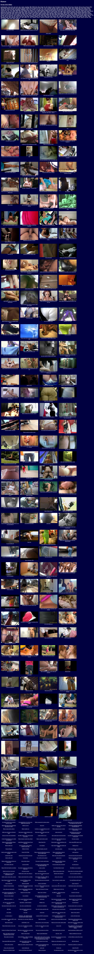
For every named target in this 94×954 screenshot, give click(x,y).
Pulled (36, 14)
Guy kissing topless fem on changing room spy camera (8, 823)
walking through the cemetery (29, 592)
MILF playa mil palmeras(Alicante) (58, 855)
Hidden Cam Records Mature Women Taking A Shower (9, 843)
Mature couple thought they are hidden (25, 876)
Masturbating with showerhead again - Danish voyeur (75, 920)
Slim (53, 15)
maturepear (48, 523)
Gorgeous (82, 10)
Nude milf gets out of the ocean (29, 351)
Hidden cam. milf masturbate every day (59, 941)
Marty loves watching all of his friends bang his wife (10, 771)
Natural (26, 13)
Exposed (31, 10)
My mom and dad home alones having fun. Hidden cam (67, 355)
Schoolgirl (76, 14)
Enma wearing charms (48, 637)
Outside (79, 13)
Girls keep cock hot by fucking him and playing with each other (29, 706)
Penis (7, 14)
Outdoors (75, 13)
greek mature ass (75, 852)
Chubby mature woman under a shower (9, 876)
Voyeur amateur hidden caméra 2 (48, 416)
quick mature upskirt (10, 30)
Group (89, 10)
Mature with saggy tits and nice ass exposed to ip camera (67, 239)
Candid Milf (29, 674)
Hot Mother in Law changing (75, 867)
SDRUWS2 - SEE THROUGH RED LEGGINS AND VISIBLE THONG (25, 916)
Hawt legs (29, 542)
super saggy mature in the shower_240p (67, 461)
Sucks (57, 16)
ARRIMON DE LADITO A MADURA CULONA (29, 226)
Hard (29, 11)
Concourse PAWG (25, 864)
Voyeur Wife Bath (48, 257)
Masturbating (78, 12)
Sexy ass (90, 14)
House (85, 11)
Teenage (80, 16)
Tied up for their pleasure (8, 895)
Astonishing (27, 6)
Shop (15, 15)
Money (13, 13)
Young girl (18, 18)
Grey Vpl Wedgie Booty (48, 321)
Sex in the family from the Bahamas (10, 507)
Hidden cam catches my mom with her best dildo (59, 826)
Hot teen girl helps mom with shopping (42, 880)
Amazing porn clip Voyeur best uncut (25, 855)
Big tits (87, 6)
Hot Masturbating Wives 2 (10, 270)
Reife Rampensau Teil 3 (42, 855)
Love (59, 12)
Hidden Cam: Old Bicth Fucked (9, 950)
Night (37, 13)
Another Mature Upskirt (29, 288)
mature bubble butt (8, 883)
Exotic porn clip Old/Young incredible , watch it (25, 926)
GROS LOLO (29, 385)
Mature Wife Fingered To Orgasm (42, 889)
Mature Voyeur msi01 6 (75, 912)
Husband (91, 11)
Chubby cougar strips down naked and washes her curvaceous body (67, 417)
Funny (74, 10)
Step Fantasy (27, 16)
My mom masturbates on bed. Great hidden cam (48, 159)
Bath (47, 6)
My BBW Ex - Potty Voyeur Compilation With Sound (29, 623)
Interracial (3, 12)
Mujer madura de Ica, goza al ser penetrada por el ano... (48, 239)
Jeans (20, 12)
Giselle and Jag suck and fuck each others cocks (48, 271)
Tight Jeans (13, 17)
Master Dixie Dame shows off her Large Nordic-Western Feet (10, 192)
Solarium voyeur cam (68, 321)
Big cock (84, 6)
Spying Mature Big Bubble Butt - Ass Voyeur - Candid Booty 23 (9, 893)
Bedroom (59, 6)
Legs (38, 12)
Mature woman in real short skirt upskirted (48, 803)
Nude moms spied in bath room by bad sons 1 (42, 833)
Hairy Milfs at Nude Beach (68, 111)
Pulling (39, 14)
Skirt (48, 15)
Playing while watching (9, 944)
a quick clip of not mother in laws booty (10, 723)
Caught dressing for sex (42, 835)
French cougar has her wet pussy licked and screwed (29, 656)
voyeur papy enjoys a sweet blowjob (58, 909)
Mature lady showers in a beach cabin (10, 354)
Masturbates (72, 12)
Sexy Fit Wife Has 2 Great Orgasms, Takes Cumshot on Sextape (67, 173)
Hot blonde (69, 11)
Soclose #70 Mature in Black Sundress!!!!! (25, 881)
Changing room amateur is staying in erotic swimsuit (68, 691)
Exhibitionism (18, 10)
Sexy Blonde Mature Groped (59, 867)
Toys (28, 17)
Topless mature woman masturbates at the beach (58, 843)
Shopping (18, 15)
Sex (88, 14)
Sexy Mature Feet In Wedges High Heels (29, 507)
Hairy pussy (21, 11)
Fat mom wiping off (10, 543)
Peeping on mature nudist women (29, 787)
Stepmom (32, 16)
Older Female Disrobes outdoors (48, 655)
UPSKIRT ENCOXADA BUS (10, 819)
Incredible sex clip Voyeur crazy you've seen (29, 95)
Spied (88, 15)
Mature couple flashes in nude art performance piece (59, 853)
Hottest (79, 11)
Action (9, 6)
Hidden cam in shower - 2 (67, 368)
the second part (10, 78)
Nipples (40, 13)
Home (59, 11)
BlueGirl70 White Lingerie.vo (10, 643)
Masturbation (84, 12)
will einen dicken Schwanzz (48, 208)
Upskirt (51, 17)
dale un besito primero (25, 861)
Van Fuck (75, 861)
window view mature (10, 62)
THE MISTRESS (67, 433)
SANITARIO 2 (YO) (25, 922)
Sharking (2, 15)
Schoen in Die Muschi (42, 883)
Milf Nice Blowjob (75, 941)
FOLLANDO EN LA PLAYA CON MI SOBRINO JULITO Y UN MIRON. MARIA (75, 926)
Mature (88, 12)
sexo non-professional (48, 479)
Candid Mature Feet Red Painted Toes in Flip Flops (25, 843)
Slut (55, 15)
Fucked (65, 10)
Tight (10, 17)
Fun (71, 10)
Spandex (85, 15)
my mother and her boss (10, 140)
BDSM (33, 6)
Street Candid (44, 16)
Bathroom (50, 6)
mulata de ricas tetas (29, 690)
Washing (71, 17)
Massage (68, 12)
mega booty (42, 825)
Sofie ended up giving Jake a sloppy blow (67, 30)
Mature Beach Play (42, 842)
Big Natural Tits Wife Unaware (67, 285)
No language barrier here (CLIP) (68, 737)
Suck (51, 16)
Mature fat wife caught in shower (10, 754)
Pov (31, 14)
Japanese (17, 12)
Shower (30, 15)
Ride (50, 14)
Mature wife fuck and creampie (67, 225)
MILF (61, 12)
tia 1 (67, 128)
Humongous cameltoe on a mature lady (75, 944)
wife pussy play (67, 449)
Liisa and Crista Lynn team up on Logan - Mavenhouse (58, 937)
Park (2, 14)
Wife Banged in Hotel (42, 871)
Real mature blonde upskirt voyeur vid (9, 905)
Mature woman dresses (25, 933)
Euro (14, 10)
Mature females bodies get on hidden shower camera (10, 322)
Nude (48, 13)
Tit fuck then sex (75, 902)
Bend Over (29, 723)
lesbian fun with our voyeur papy (9, 871)
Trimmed (34, 17)
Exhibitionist (23, 10)
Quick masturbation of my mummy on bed (75, 849)
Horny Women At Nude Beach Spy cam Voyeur (9, 881)
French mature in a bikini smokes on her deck (29, 62)
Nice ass (33, 13)
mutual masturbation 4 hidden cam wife (75, 930)
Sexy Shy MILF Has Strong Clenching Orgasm (48, 125)
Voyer (64, 17)
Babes (39, 6)
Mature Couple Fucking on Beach (10, 787)
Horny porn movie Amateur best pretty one (42, 874)
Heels (36, 11)
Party (4, 14)
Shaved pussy (10, 15)
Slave (50, 15)
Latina (31, 12)
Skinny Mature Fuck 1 (48, 511)
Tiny (20, 17)
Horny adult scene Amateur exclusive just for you (68, 592)
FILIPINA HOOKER (29, 767)
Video (61, 17)
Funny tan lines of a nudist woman (58, 880)
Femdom (39, 10)
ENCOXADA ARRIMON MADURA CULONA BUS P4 (75, 826)
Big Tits (69, 6)
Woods (8, 18)
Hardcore (32, 11)
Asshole (22, 6)
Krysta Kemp (25, 857)
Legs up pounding (10, 576)
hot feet (67, 799)
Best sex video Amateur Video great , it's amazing (29, 205)
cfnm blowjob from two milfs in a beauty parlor (75, 951)
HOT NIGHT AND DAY (8, 864)
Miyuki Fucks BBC (25, 883)
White (90, 17)
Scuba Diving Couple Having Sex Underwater (48, 491)
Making (64, 12)
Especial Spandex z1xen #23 (42, 848)
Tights (17, 17)
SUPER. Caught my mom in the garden (10, 707)
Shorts (24, 15)
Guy (6, 11)
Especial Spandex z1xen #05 (10, 430)
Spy (91, 15)
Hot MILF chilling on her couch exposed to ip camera (25, 836)
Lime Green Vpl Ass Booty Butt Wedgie (48, 544)
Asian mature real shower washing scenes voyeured (75, 923)
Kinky (23, 12)
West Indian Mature (10, 385)
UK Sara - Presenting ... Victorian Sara (29, 188)
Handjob (25, 11)
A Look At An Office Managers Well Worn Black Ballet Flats (42, 865)
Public (33, 14)
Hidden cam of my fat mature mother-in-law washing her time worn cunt (75, 823)
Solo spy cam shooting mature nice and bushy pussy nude (59, 903)
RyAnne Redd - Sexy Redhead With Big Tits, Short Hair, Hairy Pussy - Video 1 (48, 112)
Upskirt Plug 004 (75, 947)
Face (34, 10)
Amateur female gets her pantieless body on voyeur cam (48, 372)
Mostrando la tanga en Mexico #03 (10, 625)
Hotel (76, 11)
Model (8, 13)
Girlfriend (78, 10)
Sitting (42, 15)
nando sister (42, 947)
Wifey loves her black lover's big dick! (29, 175)
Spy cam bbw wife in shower (42, 857)
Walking (67, 17)
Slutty (57, 15)
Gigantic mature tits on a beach (42, 941)
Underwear (42, 17)
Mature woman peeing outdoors (9, 828)
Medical (2, 13)
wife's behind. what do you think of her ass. (48, 288)
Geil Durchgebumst (10, 416)
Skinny (45, 15)
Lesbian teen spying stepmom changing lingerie (10, 156)
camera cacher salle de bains (29, 397)
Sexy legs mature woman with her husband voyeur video (25, 846)
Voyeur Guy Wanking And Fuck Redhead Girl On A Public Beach (48, 720)
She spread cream (29, 128)
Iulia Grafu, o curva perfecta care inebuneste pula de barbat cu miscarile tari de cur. (68, 785)
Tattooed (74, 16)
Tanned (68, 16)
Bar (44, 6)
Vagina (58, 17)
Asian (20, 6)
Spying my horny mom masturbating (9, 835)
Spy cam (4, 16)
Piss (21, 14)
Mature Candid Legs (25, 828)
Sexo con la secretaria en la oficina (42, 930)
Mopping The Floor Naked (25, 892)
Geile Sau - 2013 (59, 933)
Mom (10, 13)
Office (55, 13)
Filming (46, 10)
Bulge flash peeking (42, 919)
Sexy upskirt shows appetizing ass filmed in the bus (29, 79)
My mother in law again (67, 819)
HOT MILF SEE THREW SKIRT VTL (10, 334)
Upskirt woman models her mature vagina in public (8, 853)
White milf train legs (48, 690)
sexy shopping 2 (10, 671)
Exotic (28, 10)
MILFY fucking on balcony (48, 45)
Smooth (81, 15)
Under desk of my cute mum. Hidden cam (25, 919)
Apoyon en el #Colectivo (67, 397)
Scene (69, 14)
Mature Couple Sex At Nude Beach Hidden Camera (75, 900)
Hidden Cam (42, 11)
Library (44, 12)
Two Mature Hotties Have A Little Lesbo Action (67, 493)
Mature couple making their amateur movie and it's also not (29, 272)
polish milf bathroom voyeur (10, 241)
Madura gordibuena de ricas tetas (75, 933)
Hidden (38, 11)
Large (29, 12)
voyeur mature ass (10, 589)
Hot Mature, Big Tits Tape (48, 463)
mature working (42, 867)
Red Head (43, 14)
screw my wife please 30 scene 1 (10, 128)
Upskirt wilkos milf (8, 857)
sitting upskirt (48, 33)
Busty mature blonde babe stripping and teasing (59, 846)
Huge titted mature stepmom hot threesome (25, 910)
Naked (23, 13)
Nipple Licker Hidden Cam (10, 95)
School (72, 14)
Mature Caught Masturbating (42, 933)
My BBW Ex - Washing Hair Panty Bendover (58, 893)
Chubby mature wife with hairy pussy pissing (59, 913)
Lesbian (41, 12)
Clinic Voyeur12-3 (75, 883)
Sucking (54, 16)
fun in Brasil (9, 912)
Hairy (17, 11)
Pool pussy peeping (75, 838)
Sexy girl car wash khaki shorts (25, 905)
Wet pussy (86, 17)
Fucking (68, 10)
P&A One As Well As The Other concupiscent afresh (25, 942)
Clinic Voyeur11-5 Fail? (67, 45)
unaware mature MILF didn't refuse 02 (59, 885)
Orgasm (67, 13)
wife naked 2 (29, 637)
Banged (41, 6)
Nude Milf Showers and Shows (29, 45)
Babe (36, 6)
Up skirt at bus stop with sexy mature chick (42, 926)
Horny (61, 11)
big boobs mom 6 (75, 864)
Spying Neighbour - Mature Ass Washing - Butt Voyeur (25, 937)
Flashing (54, 10)
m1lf (29, 156)
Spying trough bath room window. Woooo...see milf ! (10, 804)
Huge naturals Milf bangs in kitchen (8, 941)
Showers (38, 15)
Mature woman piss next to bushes (58, 828)
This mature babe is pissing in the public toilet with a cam (48, 577)
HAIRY (14, 11)
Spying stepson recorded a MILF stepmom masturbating (10, 398)
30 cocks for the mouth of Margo (48, 172)
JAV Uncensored (8, 12)
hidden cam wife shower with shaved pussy (9, 833)
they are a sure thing (67, 659)
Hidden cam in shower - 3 (9, 899)
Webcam (82, 17)
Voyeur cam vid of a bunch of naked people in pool (29, 339)
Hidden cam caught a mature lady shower (25, 944)
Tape (71, 16)
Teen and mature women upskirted (75, 895)
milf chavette (48, 704)
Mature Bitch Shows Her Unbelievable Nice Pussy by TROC (9, 826)
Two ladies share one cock (58, 950)
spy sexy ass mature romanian (75, 873)
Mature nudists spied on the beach (59, 930)
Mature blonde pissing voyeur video (8, 925)
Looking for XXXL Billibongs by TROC (29, 144)
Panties (82, 13)
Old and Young (60, 13)
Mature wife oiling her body (48, 144)
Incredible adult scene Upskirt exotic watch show (10, 479)
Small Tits (64, 15)
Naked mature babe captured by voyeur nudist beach (67, 60)
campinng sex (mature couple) (29, 111)
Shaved (6, 15)
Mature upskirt (58, 822)
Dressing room (3, 10)
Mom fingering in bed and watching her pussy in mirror (58, 900)
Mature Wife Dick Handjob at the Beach (9, 867)
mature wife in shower (59, 876)
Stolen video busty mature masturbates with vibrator (48, 609)
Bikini (91, 6)
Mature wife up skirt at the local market (10, 288)
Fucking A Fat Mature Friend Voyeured (9, 930)
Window (4, 18)
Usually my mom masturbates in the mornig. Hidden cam (42, 945)
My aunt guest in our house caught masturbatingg (68, 608)
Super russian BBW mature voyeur (75, 842)
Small (60, 15)
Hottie (82, 11)
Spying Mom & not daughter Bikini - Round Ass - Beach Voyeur (29, 752)
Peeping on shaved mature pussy (29, 735)
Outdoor (71, 13)
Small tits (74, 15)
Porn (29, 14)
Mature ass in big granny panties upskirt (58, 922)
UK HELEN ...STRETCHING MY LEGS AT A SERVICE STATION (67, 768)
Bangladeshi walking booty (10, 608)
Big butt (80, 6)
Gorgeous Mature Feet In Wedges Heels (48, 784)
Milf (5, 13)
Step (23, 16)
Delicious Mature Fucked (67, 75)
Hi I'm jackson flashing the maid (29, 803)
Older (64, 13)
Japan (13, 12)
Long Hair (56, 12)
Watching (78, 17)
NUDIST (19, 13)
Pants (86, 13)
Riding (56, 14)
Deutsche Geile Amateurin (58, 873)
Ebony (8, 10)
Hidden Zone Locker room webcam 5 (25, 873)
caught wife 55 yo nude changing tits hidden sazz (68, 93)
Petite (16, 14)
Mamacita (48, 61)
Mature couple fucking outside (42, 838)
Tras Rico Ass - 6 (29, 478)
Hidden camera (54, 11)
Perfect (9, 14)
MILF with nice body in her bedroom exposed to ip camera (68, 157)
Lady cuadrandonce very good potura (29, 461)
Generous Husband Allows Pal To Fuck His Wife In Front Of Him (42, 896)
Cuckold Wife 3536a (9, 855)
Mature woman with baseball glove (67, 385)
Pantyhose (89, 13)
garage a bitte (58, 925)
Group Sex (3, 11)
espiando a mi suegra (48, 816)
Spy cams (13, 16)
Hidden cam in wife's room (29, 576)
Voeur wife (48, 592)
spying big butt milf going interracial (75, 855)
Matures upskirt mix (8, 845)
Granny (86, 10)
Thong (89, 16)
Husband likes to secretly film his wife (29, 605)
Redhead (47, 14)
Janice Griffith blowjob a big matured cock (10, 368)
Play (26, 14)
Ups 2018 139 (10, 254)
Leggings (35, 12)
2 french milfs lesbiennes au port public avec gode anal (9, 839)
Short (22, 15)
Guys (9, 11)
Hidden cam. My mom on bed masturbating (68, 257)
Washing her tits (75, 845)
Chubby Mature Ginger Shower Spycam (48, 751)
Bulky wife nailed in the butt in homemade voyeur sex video (9, 934)
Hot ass (64, 11)
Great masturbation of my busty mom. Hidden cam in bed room (25, 823)
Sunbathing (61, 16)
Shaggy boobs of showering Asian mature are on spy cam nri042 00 (10, 524)
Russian (65, 14)
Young (14, 18)
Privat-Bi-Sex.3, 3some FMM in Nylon (48, 338)
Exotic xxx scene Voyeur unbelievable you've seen (29, 369)
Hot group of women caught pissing (42, 861)
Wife (2, 18)
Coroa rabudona (25, 895)
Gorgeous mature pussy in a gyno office (75, 905)
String (48, 16)
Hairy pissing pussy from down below (59, 835)
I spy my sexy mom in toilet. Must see (75, 876)
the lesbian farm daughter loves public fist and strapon (10, 656)
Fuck (62, 10)
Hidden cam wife (25, 825)
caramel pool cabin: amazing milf (29, 254)
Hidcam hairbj (67, 671)
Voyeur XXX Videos (6, 4)
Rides (53, 14)
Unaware (38, 17)
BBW (31, 6)
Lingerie (48, 12)
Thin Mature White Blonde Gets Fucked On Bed (25, 886)
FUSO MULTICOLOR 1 (29, 523)
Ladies (26, 12)
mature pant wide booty (48, 401)
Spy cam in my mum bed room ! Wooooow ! (9, 903)
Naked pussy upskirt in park (68, 511)
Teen (77, 16)
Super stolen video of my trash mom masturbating (10, 302)
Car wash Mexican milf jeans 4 (75, 880)
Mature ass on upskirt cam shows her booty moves (75, 858)
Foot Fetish (58, 10)
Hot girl (73, 11)
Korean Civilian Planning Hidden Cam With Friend (25, 890)
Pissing (23, 14)
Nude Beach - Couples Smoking (25, 902)
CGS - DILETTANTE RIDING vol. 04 (10, 225)
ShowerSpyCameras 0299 (10, 110)
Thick (86, 16)
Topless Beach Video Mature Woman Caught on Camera (58, 862)
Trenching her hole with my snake (10, 463)
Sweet (65, 16)
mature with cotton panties (48, 385)
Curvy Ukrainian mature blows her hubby (67, 572)
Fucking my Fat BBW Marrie (67, 707)
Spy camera (9, 16)
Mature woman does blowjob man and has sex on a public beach (42, 853)
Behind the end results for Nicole (29, 240)
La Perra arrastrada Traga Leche (75, 909)
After (12, 6)
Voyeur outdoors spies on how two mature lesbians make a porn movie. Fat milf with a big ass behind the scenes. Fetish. (42, 937)
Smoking (77, 15)
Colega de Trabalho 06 (10, 687)
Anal (15, 6)
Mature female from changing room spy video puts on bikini (29, 305)
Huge (88, 11)
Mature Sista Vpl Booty (42, 892)
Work (11, 18)
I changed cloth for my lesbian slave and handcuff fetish (29, 817)
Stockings (36, 16)
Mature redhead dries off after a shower (29, 413)
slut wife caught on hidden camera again (48, 356)
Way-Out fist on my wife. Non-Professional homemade (75, 833)
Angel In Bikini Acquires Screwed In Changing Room (75, 829)
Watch (74, 17)
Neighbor (30, 13)
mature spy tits (58, 857)
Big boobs (76, 6)
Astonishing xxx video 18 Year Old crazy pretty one (10, 46)
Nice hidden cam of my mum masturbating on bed (9, 874)
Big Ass (66, 6)
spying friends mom (25, 947)
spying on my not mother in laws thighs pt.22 (67, 271)
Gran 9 (10, 495)
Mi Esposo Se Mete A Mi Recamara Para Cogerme (42, 886)
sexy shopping (42, 845)
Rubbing (62, 14)
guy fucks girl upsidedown (42, 905)
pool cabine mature (58, 848)
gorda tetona (42, 899)
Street (39, 16)
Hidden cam (48, 11)
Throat (6, 17)
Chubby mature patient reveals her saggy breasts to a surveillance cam (58, 906)
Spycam (17, 16)
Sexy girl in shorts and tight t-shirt (42, 909)
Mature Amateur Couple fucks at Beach (25, 838)
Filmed (42, 10)
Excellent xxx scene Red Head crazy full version (42, 829)
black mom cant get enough (48, 95)
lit (58, 883)
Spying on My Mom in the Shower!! (25, 950)
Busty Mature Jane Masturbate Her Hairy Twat (67, 301)
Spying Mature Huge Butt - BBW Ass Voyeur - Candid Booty (42, 877)
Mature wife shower (42, 950)
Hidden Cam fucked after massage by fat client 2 (29, 30)
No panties (44, 13)
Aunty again (59, 895)
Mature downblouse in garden (10, 449)
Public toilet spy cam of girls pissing (42, 922)
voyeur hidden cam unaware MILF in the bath (8, 920)
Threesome (3, 17)
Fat (36, 10)
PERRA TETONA (25, 848)
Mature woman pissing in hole (58, 871)
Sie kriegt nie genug (25, 871)
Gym (11, 11)
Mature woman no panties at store (29, 432)
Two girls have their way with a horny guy (67, 721)
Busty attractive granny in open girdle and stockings (48, 672)
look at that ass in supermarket (8, 889)
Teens (83, 16)
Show (27, 15)
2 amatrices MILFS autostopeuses (42, 915)
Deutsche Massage (9, 848)
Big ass (72, 6)
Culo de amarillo (68, 334)
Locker (51, 12)
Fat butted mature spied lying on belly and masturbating (67, 527)
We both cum (58, 947)
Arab (17, 6)
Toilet (22, 17)
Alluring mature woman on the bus (48, 225)
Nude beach (51, 13)
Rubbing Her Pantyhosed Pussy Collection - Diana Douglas (68, 541)
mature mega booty (58, 832)
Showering (34, 15)
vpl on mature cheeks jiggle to (10, 172)
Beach (54, 6)
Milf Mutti (9, 909)
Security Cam (80, 14)
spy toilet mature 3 (8, 915)
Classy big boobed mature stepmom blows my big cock (48, 302)
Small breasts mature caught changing (75, 885)
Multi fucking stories (9, 922)
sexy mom (25, 912)
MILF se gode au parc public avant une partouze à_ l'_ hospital (29, 447)
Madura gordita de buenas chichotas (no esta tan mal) (9, 862)
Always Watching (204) (29, 560)
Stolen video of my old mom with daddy (75, 871)
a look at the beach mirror (75, 915)
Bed (56, 6)
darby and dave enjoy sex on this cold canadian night (67, 209)
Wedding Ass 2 (42, 902)
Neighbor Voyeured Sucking (9, 885)
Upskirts (55, 17)
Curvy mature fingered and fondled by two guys (25, 900)
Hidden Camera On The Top (59, 889)
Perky (13, 14)
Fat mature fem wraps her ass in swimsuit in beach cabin (75, 836)
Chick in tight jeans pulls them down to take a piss (59, 839)
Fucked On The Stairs (75, 892)
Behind (62, 6)
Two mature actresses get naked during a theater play (25, 868)
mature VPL (67, 751)
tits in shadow (67, 191)
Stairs (21, 16)
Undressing (47, 17)
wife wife (75, 889)
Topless (25, 17)
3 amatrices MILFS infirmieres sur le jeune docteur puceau (58, 916)
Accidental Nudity (4, 6)
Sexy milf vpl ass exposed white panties (48, 430)
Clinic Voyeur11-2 (67, 637)
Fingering (50, 10)
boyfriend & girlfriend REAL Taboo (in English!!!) (67, 141)
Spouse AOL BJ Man (25, 852)
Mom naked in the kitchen (9, 936)
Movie (16, 13)
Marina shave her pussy (48, 76)
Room (59, 14)
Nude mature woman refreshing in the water (25, 833)
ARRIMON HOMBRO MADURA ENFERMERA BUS (48, 771)
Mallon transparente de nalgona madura (42, 822)
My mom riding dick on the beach (59, 864)
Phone (18, 14)
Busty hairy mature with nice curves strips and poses (25, 931)
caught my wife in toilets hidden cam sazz (58, 919)
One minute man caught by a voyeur (58, 944)
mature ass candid (29, 495)
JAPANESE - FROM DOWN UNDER (68, 476)
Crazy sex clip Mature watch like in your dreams (48, 191)
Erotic (11, 10)
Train (31, 17)
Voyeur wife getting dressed (9, 947)
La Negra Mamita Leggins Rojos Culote (75, 936)
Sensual (85, 14)
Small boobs (69, 15)
